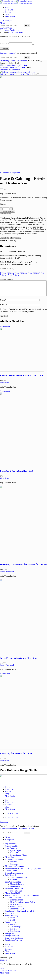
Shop (7, 794)
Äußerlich (14, 864)
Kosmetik (14, 880)
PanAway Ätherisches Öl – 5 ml (16, 753)
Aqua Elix (14, 853)
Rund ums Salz (16, 891)
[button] (7, 572)
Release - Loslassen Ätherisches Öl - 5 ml (16, 74)
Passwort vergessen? (8, 53)
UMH (12, 920)
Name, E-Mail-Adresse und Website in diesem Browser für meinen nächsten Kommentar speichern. (23, 310)
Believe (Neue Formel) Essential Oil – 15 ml (22, 375)
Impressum (23, 828)
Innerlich (13, 862)
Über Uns (9, 789)
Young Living (10, 61)
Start (2, 61)
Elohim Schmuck (17, 884)
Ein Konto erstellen (16, 32)
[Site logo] (8, 1)
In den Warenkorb (7, 211)
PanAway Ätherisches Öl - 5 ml (13, 67)
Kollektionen (15, 931)
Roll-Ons (13, 929)
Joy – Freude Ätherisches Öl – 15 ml (18, 658)
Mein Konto (10, 796)
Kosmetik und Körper (18, 855)
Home (7, 787)
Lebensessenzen (16, 900)
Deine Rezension (7, 279)
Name (3, 300)
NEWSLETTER (11, 813)
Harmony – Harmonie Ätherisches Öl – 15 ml (23, 564)
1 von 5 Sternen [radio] (6, 273)
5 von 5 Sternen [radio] (14, 275)
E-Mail (3, 304)
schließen (3, 960)
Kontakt (8, 791)
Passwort (4, 43)
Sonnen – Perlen (16, 906)
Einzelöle (13, 924)
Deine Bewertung (8, 269)
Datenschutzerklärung (9, 828)
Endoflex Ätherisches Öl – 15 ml (16, 471)
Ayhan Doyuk (15, 850)
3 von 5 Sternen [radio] (32, 273)
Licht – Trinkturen (17, 904)
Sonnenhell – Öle (17, 909)
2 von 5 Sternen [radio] (19, 273)
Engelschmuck (16, 886)
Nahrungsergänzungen (19, 877)
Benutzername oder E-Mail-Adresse (15, 37)
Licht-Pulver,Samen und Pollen (22, 902)
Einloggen (4, 48)
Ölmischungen (22, 61)
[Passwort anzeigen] (33, 44)
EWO (12, 918)
